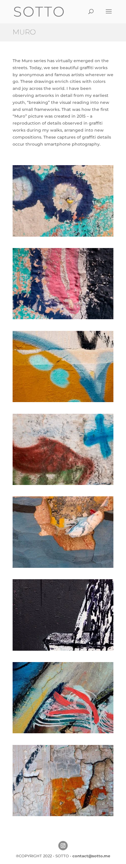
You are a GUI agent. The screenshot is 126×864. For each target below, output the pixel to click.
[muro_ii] (63, 731)
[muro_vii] (63, 317)
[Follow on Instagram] (63, 845)
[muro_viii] (63, 235)
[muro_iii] (63, 814)
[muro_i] (63, 649)
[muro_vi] (63, 400)
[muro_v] (63, 483)
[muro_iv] (63, 566)
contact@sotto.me (91, 855)
